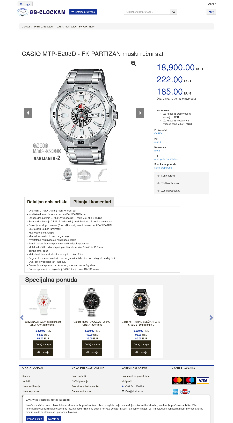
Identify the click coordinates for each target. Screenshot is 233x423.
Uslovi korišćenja (31, 386)
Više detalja (43, 352)
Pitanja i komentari (92, 202)
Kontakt (26, 381)
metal (157, 150)
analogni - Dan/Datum (166, 159)
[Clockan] (40, 12)
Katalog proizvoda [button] (85, 11)
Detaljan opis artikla (47, 202)
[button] (25, 4)
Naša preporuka (163, 167)
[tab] (181, 175)
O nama (26, 376)
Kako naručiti (168, 175)
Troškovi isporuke (170, 183)
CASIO (158, 133)
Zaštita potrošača (170, 190)
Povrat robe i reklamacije (85, 386)
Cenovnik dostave (81, 391)
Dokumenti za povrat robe (136, 376)
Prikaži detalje (34, 418)
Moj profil (127, 381)
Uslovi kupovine (30, 391)
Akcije (212, 3)
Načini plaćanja (80, 381)
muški (157, 142)
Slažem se (54, 418)
